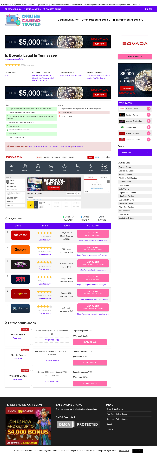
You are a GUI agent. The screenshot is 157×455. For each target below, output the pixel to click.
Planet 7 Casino (125, 174)
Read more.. (18, 338)
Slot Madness (124, 211)
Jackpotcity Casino (126, 171)
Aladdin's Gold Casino (128, 178)
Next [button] (108, 42)
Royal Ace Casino (126, 203)
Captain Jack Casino (127, 193)
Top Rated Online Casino (96, 20)
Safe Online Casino (69, 20)
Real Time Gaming (71, 75)
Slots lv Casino (125, 214)
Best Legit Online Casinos (129, 20)
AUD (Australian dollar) (40, 75)
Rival (80, 75)
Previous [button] (7, 42)
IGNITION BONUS (33, 9)
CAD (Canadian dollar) (46, 78)
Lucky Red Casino (126, 200)
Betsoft (62, 75)
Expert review (44, 240)
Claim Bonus (90, 342)
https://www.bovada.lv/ (14, 59)
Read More (124, 451)
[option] (58, 41)
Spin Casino (124, 185)
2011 (7, 76)
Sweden (55, 146)
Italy (49, 146)
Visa (94, 78)
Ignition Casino (125, 182)
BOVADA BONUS (14, 9)
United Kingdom (65, 146)
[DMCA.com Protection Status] (78, 424)
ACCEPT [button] (137, 451)
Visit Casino (93, 234)
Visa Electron (100, 78)
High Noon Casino (126, 196)
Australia (36, 146)
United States (78, 146)
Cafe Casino (124, 189)
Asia (30, 146)
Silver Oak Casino (126, 207)
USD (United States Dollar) (41, 81)
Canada (44, 146)
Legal (109, 424)
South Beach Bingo (126, 218)
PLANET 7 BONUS (53, 9)
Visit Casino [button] (134, 56)
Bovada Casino (125, 167)
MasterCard (100, 75)
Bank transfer (91, 75)
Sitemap (110, 429)
